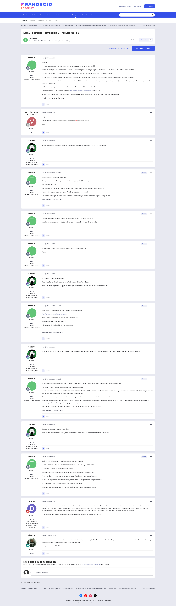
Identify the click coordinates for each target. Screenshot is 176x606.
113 (32, 519)
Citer (48, 104)
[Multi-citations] (43, 104)
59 (33, 553)
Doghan (31, 501)
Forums (24, 20)
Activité (84, 15)
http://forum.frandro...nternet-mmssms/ (54, 314)
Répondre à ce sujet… (42, 572)
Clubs (56, 20)
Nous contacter (98, 600)
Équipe (32, 20)
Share (134, 40)
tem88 (34, 38)
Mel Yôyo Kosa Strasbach (31, 113)
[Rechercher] (152, 15)
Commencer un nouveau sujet (119, 48)
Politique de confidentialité (82, 600)
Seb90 (31, 140)
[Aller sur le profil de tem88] (25, 40)
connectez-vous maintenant (91, 564)
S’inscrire (150, 6)
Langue (67, 600)
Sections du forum (62, 15)
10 (32, 75)
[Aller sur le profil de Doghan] (31, 508)
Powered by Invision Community (88, 603)
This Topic (144, 15)
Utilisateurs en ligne (44, 20)
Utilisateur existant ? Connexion (130, 6)
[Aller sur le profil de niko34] (31, 542)
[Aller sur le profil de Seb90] (31, 147)
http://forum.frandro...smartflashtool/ (81, 91)
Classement (94, 15)
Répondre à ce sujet (143, 48)
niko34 (31, 535)
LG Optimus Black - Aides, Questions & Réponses (57, 41)
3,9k (32, 158)
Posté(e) (48, 58)
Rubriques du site (45, 15)
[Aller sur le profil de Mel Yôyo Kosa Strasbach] (31, 121)
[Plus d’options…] (151, 58)
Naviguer (75, 15)
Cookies (108, 600)
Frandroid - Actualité (29, 15)
